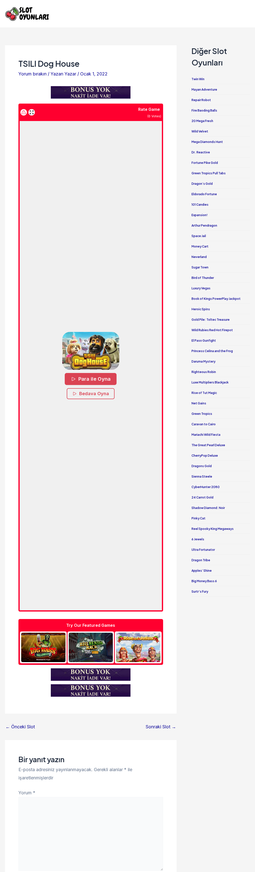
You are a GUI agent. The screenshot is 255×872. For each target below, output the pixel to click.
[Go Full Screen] (31, 112)
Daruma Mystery (203, 361)
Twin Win (197, 79)
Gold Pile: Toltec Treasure (210, 319)
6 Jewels (197, 539)
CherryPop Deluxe (204, 455)
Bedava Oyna (94, 393)
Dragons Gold (201, 466)
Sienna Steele (201, 476)
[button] (90, 351)
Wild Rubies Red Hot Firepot (212, 330)
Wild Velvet (199, 131)
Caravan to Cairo (203, 424)
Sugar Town (199, 267)
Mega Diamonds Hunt (207, 142)
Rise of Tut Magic (204, 393)
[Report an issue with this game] (23, 112)
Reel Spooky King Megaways (212, 529)
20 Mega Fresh (202, 121)
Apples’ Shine (201, 570)
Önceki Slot (20, 727)
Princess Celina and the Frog (212, 351)
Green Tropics (201, 414)
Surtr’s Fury (199, 591)
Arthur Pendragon (204, 225)
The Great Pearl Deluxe (208, 445)
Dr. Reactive (200, 152)
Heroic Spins (200, 309)
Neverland (199, 257)
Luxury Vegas (200, 288)
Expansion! (199, 215)
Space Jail (198, 236)
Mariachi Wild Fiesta (205, 434)
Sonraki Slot (161, 727)
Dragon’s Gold (202, 184)
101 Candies (199, 204)
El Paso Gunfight (203, 340)
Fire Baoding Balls (204, 110)
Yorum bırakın (32, 73)
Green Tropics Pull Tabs (208, 173)
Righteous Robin (203, 372)
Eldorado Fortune (204, 194)
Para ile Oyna (94, 379)
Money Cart (199, 246)
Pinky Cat (198, 518)
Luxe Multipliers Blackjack (210, 382)
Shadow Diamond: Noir (208, 508)
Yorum (26, 792)
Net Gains (198, 403)
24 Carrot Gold (202, 497)
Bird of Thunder (202, 278)
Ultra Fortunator (203, 550)
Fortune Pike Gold (204, 163)
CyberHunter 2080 (205, 487)
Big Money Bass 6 (204, 581)
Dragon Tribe (200, 560)
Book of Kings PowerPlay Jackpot (216, 299)
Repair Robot (201, 100)
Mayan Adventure (204, 89)
